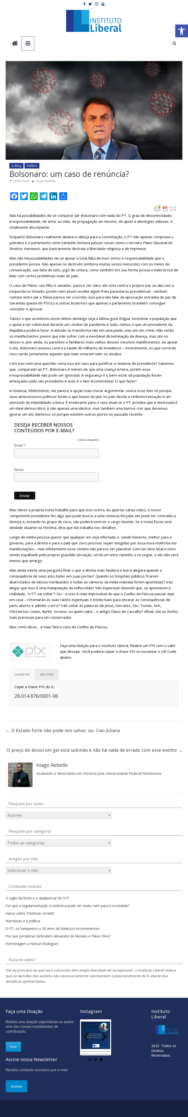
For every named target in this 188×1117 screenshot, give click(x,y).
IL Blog (16, 166)
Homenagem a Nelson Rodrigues (32, 943)
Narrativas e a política (23, 921)
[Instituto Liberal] (15, 43)
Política (32, 166)
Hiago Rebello (46, 181)
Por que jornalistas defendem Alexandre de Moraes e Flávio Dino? (58, 936)
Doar (13, 1047)
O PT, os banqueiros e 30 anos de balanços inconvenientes (53, 928)
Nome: (19, 470)
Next (103, 1037)
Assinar (16, 1086)
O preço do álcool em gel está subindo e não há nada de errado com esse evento (94, 750)
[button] (181, 31)
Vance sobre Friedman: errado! (30, 913)
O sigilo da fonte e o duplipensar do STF (37, 898)
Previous (88, 1037)
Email (20, 445)
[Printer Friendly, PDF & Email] (165, 208)
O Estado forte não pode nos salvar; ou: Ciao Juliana (63, 730)
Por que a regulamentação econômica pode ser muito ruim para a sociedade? (67, 905)
